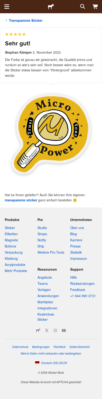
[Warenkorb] (95, 6)
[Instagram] (55, 330)
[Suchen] (82, 6)
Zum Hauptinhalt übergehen (3, 3)
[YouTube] (64, 330)
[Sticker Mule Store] (38, 330)
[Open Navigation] (6, 6)
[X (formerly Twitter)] (47, 330)
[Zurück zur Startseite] (51, 6)
